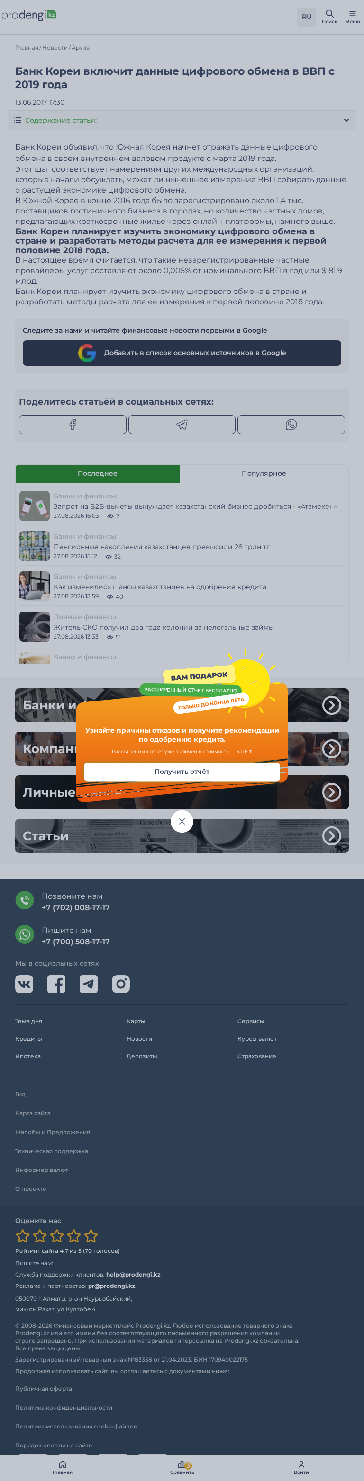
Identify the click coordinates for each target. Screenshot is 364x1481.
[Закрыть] (182, 821)
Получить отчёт (182, 771)
